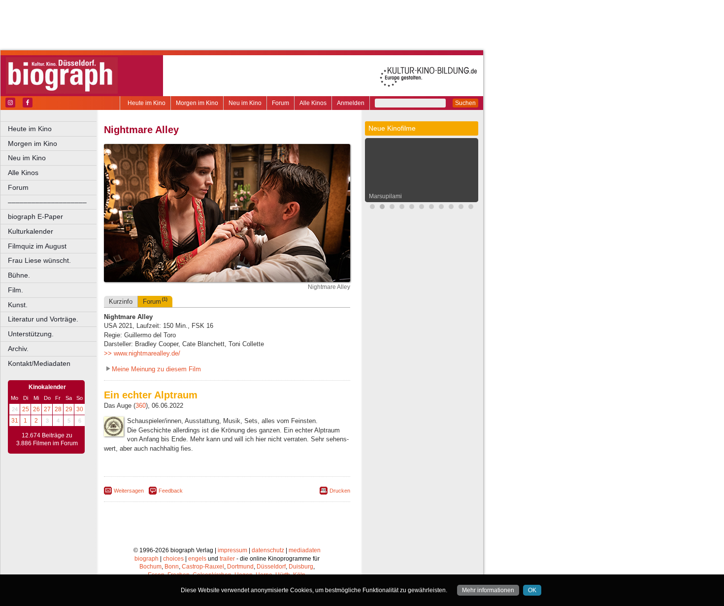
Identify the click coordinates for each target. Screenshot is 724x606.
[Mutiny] (441, 208)
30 (79, 409)
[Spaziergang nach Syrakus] (451, 208)
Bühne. (19, 275)
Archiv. (18, 349)
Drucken (339, 491)
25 (25, 409)
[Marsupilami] (382, 208)
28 (58, 409)
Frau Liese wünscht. (39, 260)
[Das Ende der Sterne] (392, 208)
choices (173, 558)
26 (36, 409)
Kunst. (18, 305)
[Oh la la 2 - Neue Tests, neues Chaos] (402, 208)
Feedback (171, 491)
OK (532, 590)
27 (47, 409)
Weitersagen (129, 491)
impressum (232, 550)
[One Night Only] (372, 208)
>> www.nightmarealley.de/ (142, 353)
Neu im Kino (245, 103)
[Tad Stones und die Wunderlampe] (431, 208)
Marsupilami (385, 196)
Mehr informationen (488, 590)
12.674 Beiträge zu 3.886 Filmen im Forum (47, 439)
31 (14, 420)
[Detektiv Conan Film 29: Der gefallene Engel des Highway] (422, 208)
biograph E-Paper (35, 216)
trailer (227, 558)
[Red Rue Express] (461, 208)
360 (140, 405)
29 (69, 409)
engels (197, 558)
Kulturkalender (30, 231)
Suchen (465, 103)
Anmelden (350, 103)
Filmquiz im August (37, 246)
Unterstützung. (31, 334)
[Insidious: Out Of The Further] (412, 208)
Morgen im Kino (197, 103)
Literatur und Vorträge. (43, 319)
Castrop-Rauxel (203, 566)
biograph (146, 558)
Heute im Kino (146, 103)
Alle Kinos (313, 103)
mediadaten (305, 550)
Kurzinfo (120, 301)
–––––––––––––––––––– (47, 202)
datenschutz (268, 550)
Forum (280, 103)
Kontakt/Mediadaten (39, 363)
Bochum (150, 566)
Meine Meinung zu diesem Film (156, 369)
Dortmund (240, 566)
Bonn (172, 566)
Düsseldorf (271, 566)
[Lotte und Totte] (471, 208)
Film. (15, 290)
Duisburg (301, 566)
